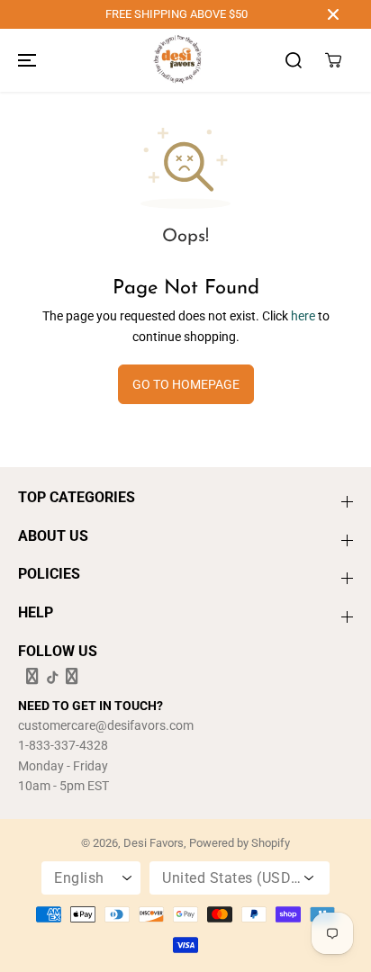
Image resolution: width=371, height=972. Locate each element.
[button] (24, 60)
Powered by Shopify (239, 843)
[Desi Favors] (177, 60)
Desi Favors (153, 843)
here (303, 316)
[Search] (293, 60)
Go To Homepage (186, 384)
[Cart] (333, 60)
